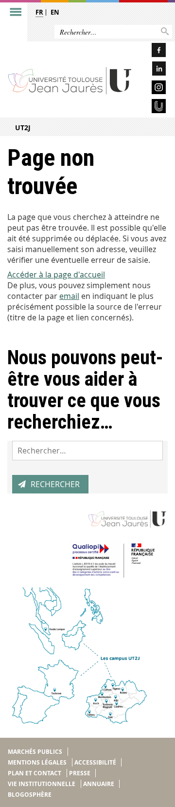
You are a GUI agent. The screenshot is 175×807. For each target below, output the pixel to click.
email (69, 296)
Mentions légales (37, 762)
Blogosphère (30, 794)
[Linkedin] (153, 70)
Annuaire (98, 784)
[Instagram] (153, 89)
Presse (79, 773)
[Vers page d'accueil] (70, 80)
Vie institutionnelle (41, 784)
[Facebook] (153, 51)
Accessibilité (95, 762)
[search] (87, 450)
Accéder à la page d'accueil (56, 274)
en (55, 12)
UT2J (23, 127)
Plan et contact (34, 773)
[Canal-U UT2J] (153, 107)
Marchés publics (35, 752)
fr (39, 12)
